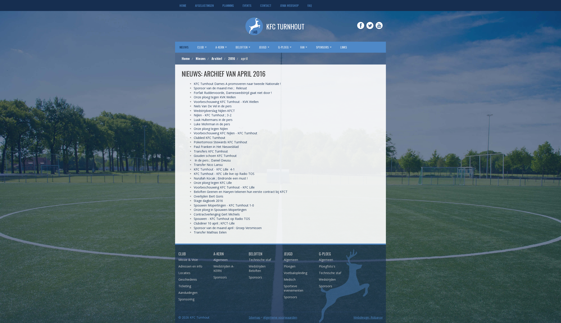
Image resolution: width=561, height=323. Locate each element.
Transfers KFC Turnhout (211, 151)
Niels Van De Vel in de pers (213, 106)
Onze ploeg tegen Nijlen (211, 129)
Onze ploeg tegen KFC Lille (213, 183)
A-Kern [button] (220, 47)
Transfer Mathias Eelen (210, 232)
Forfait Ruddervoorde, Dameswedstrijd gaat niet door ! (233, 93)
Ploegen (289, 266)
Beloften (255, 254)
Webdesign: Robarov (368, 317)
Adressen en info (190, 266)
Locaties (184, 273)
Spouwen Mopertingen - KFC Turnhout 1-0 (224, 205)
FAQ (309, 5)
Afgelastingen (204, 5)
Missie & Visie (188, 260)
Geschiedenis (187, 279)
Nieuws (183, 47)
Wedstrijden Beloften (257, 268)
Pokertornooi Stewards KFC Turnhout (220, 142)
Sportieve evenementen (293, 288)
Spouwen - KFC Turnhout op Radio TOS (222, 219)
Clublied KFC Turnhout (210, 138)
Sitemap (254, 317)
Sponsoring (186, 299)
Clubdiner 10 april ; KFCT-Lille (214, 223)
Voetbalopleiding (295, 273)
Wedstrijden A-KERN (223, 268)
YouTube (379, 29)
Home (182, 5)
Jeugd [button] (263, 47)
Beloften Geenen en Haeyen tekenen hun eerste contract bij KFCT (241, 192)
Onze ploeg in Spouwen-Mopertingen (220, 210)
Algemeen (220, 260)
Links (343, 47)
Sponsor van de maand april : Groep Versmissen (228, 228)
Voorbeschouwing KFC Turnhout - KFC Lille (224, 187)
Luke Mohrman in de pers (212, 124)
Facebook (360, 29)
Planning (228, 5)
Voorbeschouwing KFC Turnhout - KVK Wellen (226, 102)
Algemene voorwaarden (280, 317)
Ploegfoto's (327, 266)
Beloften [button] (242, 47)
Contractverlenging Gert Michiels (217, 214)
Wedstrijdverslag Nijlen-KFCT (214, 111)
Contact (265, 5)
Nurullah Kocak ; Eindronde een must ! (221, 178)
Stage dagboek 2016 (208, 201)
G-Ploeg (325, 254)
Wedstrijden (327, 279)
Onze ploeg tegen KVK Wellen (215, 97)
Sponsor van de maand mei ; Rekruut (221, 88)
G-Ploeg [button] (283, 47)
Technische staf (260, 260)
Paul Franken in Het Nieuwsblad (216, 147)
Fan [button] (302, 47)
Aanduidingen (187, 293)
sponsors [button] (322, 47)
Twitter (369, 29)
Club (182, 254)
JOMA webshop (289, 5)
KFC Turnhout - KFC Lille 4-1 (214, 169)
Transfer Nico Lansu (208, 165)
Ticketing (184, 286)
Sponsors (220, 277)
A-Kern (218, 254)
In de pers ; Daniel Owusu (212, 160)
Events (247, 5)
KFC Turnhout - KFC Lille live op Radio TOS (224, 174)
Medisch (290, 279)
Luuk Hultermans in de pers (213, 120)
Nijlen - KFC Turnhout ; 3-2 (212, 115)
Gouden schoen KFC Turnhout (215, 156)
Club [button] (200, 47)
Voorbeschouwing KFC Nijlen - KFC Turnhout (225, 133)
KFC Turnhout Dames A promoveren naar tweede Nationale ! (238, 84)
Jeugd (288, 254)
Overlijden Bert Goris (208, 196)
